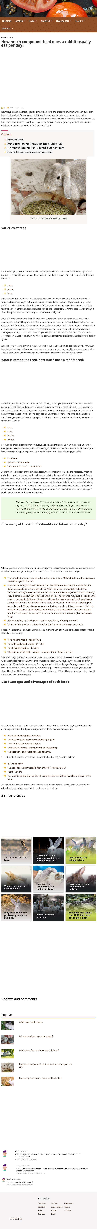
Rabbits (10, 37)
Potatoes (41, 1214)
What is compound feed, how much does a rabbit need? (34, 143)
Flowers (45, 21)
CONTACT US (16, 1219)
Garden (19, 21)
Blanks (79, 21)
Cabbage (67, 1210)
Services (6, 28)
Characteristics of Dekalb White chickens (31, 1173)
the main (6, 21)
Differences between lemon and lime (20, 1185)
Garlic (40, 1210)
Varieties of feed (15, 139)
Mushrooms (62, 21)
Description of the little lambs (26, 1159)
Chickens (54, 1204)
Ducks (53, 1214)
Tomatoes (42, 1204)
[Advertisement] (48, 66)
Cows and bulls (56, 1207)
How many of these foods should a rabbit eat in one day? (35, 147)
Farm (32, 21)
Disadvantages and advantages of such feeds (29, 151)
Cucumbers (42, 1207)
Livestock (3, 37)
